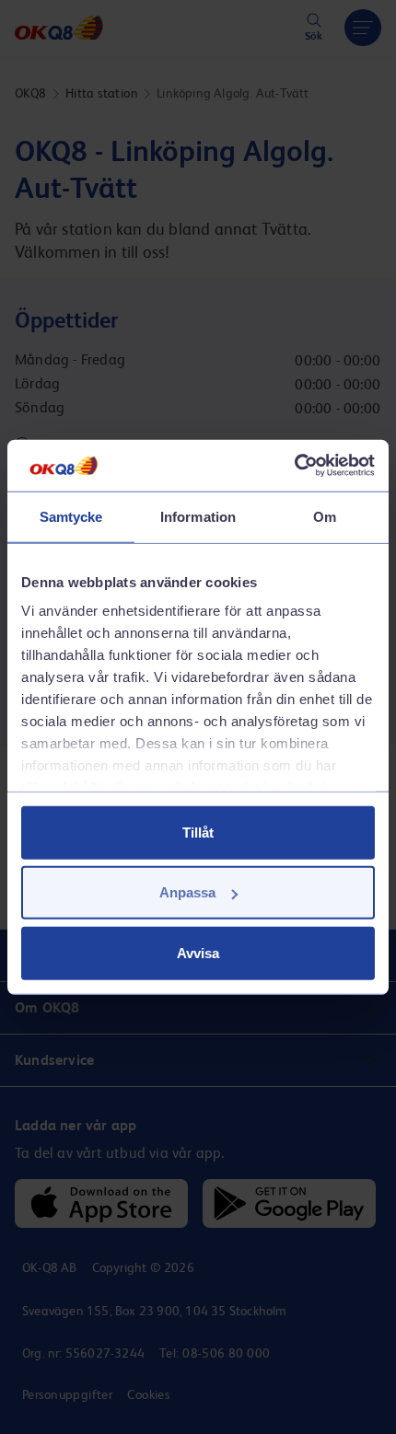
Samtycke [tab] (71, 516)
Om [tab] (324, 516)
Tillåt (198, 831)
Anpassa (187, 892)
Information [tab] (198, 516)
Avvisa (198, 952)
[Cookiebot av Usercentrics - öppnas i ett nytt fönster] (294, 466)
